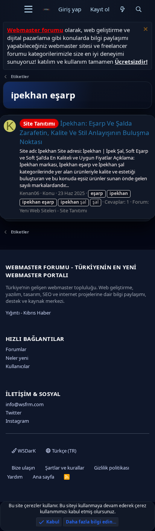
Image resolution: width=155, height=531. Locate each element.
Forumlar (16, 349)
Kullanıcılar (18, 366)
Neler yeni (17, 358)
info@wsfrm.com (25, 404)
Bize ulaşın (23, 467)
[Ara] (139, 9)
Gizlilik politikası (111, 467)
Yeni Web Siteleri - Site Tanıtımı (53, 210)
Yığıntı (13, 312)
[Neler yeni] (122, 9)
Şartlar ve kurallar (64, 467)
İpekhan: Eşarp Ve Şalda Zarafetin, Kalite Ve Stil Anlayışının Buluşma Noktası (84, 132)
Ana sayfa (43, 476)
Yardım (15, 476)
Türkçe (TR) (63, 450)
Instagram (17, 420)
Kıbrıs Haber (37, 312)
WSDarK (26, 450)
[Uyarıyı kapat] (144, 30)
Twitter (13, 412)
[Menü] (28, 9)
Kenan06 (29, 193)
